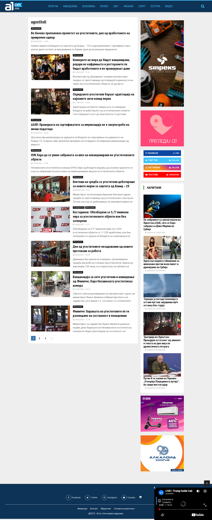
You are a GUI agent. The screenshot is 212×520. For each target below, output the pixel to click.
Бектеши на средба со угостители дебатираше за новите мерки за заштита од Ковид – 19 (104, 183)
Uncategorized (79, 207)
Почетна (53, 6)
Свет (116, 6)
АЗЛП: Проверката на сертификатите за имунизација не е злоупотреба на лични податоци (80, 126)
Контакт (94, 508)
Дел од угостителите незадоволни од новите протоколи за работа (103, 248)
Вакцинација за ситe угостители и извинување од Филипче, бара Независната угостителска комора (103, 281)
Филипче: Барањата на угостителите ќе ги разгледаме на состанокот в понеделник (101, 313)
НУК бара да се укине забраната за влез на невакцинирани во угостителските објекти (82, 157)
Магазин (128, 6)
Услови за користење (124, 508)
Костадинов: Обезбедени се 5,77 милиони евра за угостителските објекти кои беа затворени (100, 216)
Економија (88, 6)
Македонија (70, 6)
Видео (169, 6)
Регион (104, 6)
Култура (155, 6)
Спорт (142, 6)
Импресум (82, 508)
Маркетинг (106, 508)
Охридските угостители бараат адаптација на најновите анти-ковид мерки (103, 96)
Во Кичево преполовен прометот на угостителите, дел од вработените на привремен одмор (80, 35)
